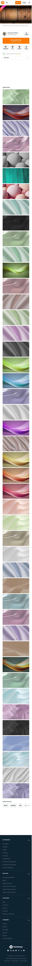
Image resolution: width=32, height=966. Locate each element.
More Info (6, 57)
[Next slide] (25, 805)
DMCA (4, 879)
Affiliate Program (7, 882)
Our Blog (5, 910)
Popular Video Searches (9, 891)
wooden (13, 805)
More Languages (7, 938)
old (20, 805)
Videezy (5, 849)
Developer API (6, 858)
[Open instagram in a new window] (10, 949)
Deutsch (5, 932)
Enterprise (5, 852)
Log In (24, 2)
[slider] (14, 20)
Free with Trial (16, 40)
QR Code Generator (8, 867)
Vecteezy (5, 846)
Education (5, 855)
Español (5, 926)
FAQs (4, 901)
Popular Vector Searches (9, 885)
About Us (5, 907)
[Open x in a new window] (20, 949)
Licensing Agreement (8, 876)
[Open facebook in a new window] (7, 949)
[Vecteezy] (2, 2)
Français (5, 935)
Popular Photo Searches (9, 888)
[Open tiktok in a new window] (18, 949)
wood (5, 805)
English (5, 923)
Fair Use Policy (22, 960)
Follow (26, 34)
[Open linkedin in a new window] (12, 949)
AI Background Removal (9, 864)
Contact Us (6, 904)
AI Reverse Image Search (9, 861)
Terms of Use (6, 960)
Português (5, 929)
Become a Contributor (9, 913)
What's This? (18, 53)
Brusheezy (5, 843)
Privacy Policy (14, 960)
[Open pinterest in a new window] (15, 949)
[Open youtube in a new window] (23, 949)
